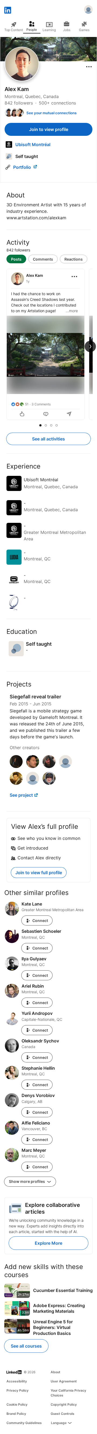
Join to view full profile (38, 872)
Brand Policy (16, 1414)
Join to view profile (48, 129)
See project (21, 795)
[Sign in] (88, 10)
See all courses (26, 1346)
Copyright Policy (64, 1404)
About (55, 1372)
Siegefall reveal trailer (35, 696)
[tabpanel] (48, 344)
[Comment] (46, 414)
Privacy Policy (17, 1390)
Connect (40, 920)
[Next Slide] (90, 346)
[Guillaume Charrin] (49, 766)
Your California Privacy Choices (68, 1392)
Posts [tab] (16, 259)
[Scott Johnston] (49, 783)
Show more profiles (27, 1181)
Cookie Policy (16, 1404)
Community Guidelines (24, 1423)
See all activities (48, 439)
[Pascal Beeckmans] (65, 766)
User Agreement (64, 1381)
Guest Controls (62, 1414)
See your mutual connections (51, 113)
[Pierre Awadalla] (32, 783)
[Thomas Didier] (16, 766)
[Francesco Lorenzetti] (32, 766)
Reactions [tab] (73, 259)
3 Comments (41, 404)
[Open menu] (89, 66)
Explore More (48, 1243)
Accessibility (16, 1381)
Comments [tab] (43, 259)
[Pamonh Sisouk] (16, 783)
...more (72, 310)
